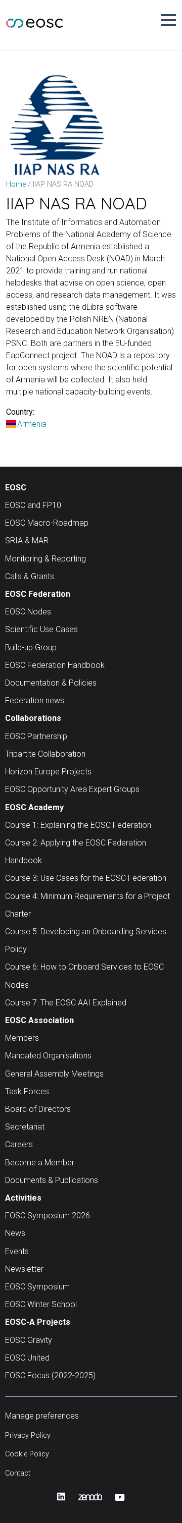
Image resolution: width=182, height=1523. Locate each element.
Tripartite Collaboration (45, 754)
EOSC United (27, 1358)
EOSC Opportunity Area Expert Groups (72, 789)
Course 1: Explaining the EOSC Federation (78, 825)
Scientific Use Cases (41, 629)
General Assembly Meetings (54, 1074)
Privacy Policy (28, 1435)
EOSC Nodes (28, 611)
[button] (168, 20)
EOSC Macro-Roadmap (46, 523)
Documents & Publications (51, 1180)
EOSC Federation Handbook (55, 665)
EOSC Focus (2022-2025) (50, 1375)
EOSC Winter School (41, 1304)
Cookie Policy (27, 1454)
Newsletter (24, 1269)
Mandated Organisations (48, 1055)
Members (22, 1038)
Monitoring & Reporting (45, 558)
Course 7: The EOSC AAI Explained (65, 1002)
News (15, 1233)
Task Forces (27, 1091)
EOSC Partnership (36, 736)
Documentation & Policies (51, 683)
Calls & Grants (29, 576)
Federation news (34, 700)
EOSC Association (39, 1020)
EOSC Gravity (28, 1340)
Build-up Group (31, 647)
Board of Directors (38, 1109)
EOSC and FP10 (33, 505)
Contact (17, 1473)
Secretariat (24, 1127)
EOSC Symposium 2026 (47, 1215)
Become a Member (39, 1162)
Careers (19, 1144)
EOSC (15, 487)
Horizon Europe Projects (48, 771)
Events (17, 1251)
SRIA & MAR (27, 540)
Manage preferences (42, 1416)
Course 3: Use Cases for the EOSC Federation (85, 878)
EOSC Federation (37, 594)
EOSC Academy (34, 807)
